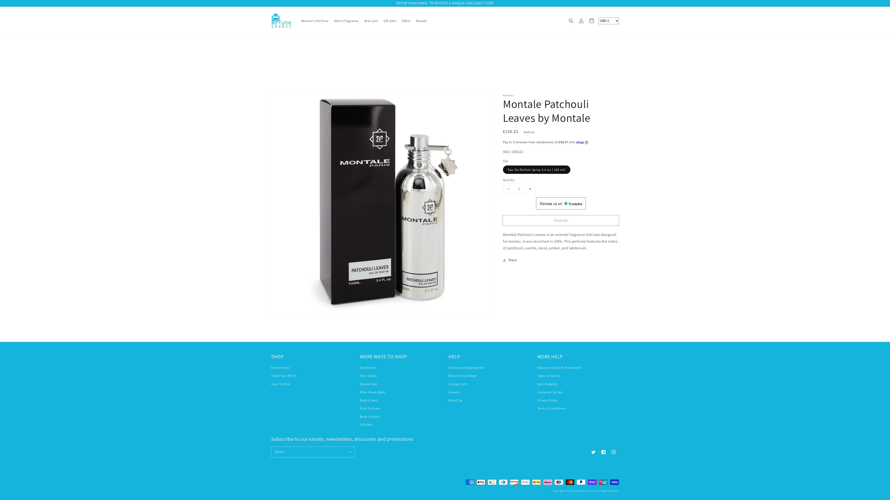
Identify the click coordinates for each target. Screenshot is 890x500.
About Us (455, 400)
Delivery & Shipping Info (466, 368)
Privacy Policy (547, 400)
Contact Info (457, 384)
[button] (571, 21)
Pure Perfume (370, 408)
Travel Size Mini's (283, 376)
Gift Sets (366, 424)
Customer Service (550, 392)
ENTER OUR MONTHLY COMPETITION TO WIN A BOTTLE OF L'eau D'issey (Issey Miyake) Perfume (445, 3)
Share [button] (512, 260)
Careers (454, 392)
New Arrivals (280, 368)
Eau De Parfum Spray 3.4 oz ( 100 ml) (537, 170)
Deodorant (368, 368)
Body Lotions (370, 416)
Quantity (509, 180)
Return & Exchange (462, 376)
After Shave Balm (373, 392)
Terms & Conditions (551, 408)
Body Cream (369, 400)
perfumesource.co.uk (584, 490)
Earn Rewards (547, 384)
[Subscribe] (349, 452)
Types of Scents (548, 376)
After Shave (368, 376)
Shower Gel (368, 384)
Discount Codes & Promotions (559, 368)
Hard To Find (280, 384)
